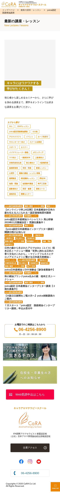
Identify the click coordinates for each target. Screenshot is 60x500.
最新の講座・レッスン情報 (29, 173)
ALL (11, 126)
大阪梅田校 (43, 163)
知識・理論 (13, 184)
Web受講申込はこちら (30, 394)
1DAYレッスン (23, 126)
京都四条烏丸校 (15, 163)
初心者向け (30, 163)
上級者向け (39, 158)
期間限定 (12, 178)
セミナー (24, 147)
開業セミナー (26, 194)
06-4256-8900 (32, 329)
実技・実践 (27, 168)
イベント (29, 137)
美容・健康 (27, 189)
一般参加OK (25, 158)
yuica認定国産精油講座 (18, 132)
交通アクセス (30, 447)
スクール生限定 (36, 142)
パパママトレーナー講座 (18, 152)
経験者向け (13, 189)
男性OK (42, 178)
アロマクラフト (15, 137)
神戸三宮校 (42, 184)
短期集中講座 (28, 184)
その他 (35, 132)
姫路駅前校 (13, 168)
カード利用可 (43, 137)
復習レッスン (41, 168)
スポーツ (12, 147)
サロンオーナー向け (17, 142)
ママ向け (12, 158)
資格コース (40, 189)
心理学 (11, 173)
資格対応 (12, 194)
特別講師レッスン (28, 178)
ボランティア (38, 152)
